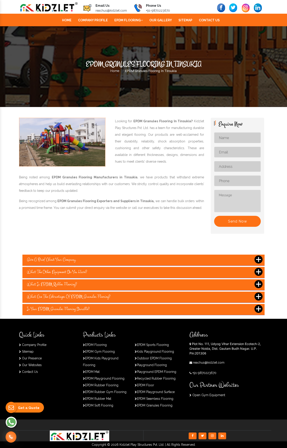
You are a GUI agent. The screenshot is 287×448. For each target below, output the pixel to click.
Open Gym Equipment (208, 395)
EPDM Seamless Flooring (155, 398)
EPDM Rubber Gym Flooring (105, 392)
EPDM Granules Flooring (154, 405)
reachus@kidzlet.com (111, 10)
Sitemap (185, 20)
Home (67, 20)
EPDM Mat (92, 372)
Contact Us (209, 20)
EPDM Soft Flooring (99, 405)
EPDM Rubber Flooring (101, 385)
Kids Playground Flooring (155, 351)
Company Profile (93, 20)
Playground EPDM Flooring (156, 372)
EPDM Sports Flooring (153, 345)
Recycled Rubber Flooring (156, 378)
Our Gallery (160, 20)
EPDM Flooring (127, 20)
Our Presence (31, 358)
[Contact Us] (11, 437)
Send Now (237, 221)
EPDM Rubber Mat (98, 398)
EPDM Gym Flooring (100, 351)
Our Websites (31, 365)
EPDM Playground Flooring (104, 378)
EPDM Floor (145, 385)
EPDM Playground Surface (156, 392)
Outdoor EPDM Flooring (154, 358)
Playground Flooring (152, 365)
